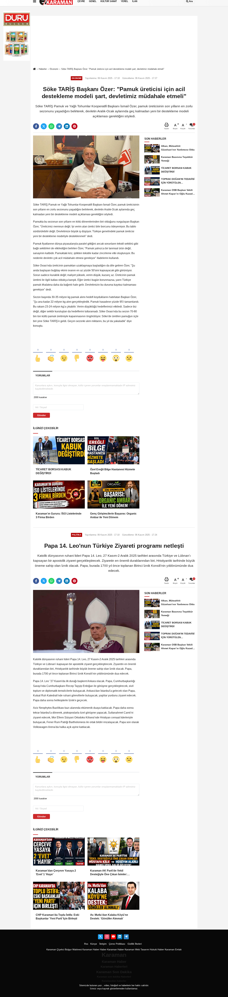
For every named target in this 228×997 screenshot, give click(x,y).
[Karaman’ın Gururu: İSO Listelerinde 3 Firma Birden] (59, 494)
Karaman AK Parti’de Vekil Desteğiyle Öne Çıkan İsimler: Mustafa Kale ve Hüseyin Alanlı (109, 872)
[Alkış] (51, 353)
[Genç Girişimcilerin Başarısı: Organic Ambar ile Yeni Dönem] (113, 494)
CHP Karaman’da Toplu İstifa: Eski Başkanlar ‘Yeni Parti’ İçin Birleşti (57, 916)
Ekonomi (54, 69)
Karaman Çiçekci (55, 949)
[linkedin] (67, 126)
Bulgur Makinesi (73, 949)
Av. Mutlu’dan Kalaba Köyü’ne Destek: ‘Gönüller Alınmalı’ (109, 916)
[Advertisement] (114, 41)
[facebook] (36, 126)
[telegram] (59, 126)
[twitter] (44, 126)
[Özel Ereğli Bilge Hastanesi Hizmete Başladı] (113, 450)
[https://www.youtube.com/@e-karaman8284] (113, 936)
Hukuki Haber (157, 949)
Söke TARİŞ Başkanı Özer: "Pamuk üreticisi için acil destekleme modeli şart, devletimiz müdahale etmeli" (112, 69)
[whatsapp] (51, 126)
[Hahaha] (103, 353)
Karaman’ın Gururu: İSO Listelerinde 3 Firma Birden (58, 515)
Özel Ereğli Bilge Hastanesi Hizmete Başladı (112, 471)
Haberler (43, 69)
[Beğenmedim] (77, 353)
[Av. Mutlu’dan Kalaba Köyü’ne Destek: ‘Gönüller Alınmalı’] (113, 896)
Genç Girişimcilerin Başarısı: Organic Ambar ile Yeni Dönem (113, 515)
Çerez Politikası (117, 944)
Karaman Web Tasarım (137, 949)
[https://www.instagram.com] (106, 936)
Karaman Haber (90, 949)
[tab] (42, 375)
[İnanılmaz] (116, 353)
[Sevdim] (64, 353)
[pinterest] (74, 126)
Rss (86, 944)
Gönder (41, 415)
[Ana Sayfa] (34, 69)
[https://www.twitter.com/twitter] (100, 936)
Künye (93, 944)
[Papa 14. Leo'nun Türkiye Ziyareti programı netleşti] (86, 621)
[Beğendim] (38, 353)
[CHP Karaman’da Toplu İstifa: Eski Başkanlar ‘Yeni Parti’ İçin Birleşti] (59, 896)
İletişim (103, 944)
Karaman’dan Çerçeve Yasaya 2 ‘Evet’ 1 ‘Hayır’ (56, 872)
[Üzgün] (129, 353)
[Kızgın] (90, 353)
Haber (103, 949)
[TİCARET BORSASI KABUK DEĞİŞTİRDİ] (59, 450)
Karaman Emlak (173, 949)
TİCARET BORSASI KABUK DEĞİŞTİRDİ (53, 471)
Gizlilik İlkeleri (135, 944)
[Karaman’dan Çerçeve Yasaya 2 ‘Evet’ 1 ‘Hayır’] (59, 852)
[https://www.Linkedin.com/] (119, 936)
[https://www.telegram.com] (126, 936)
